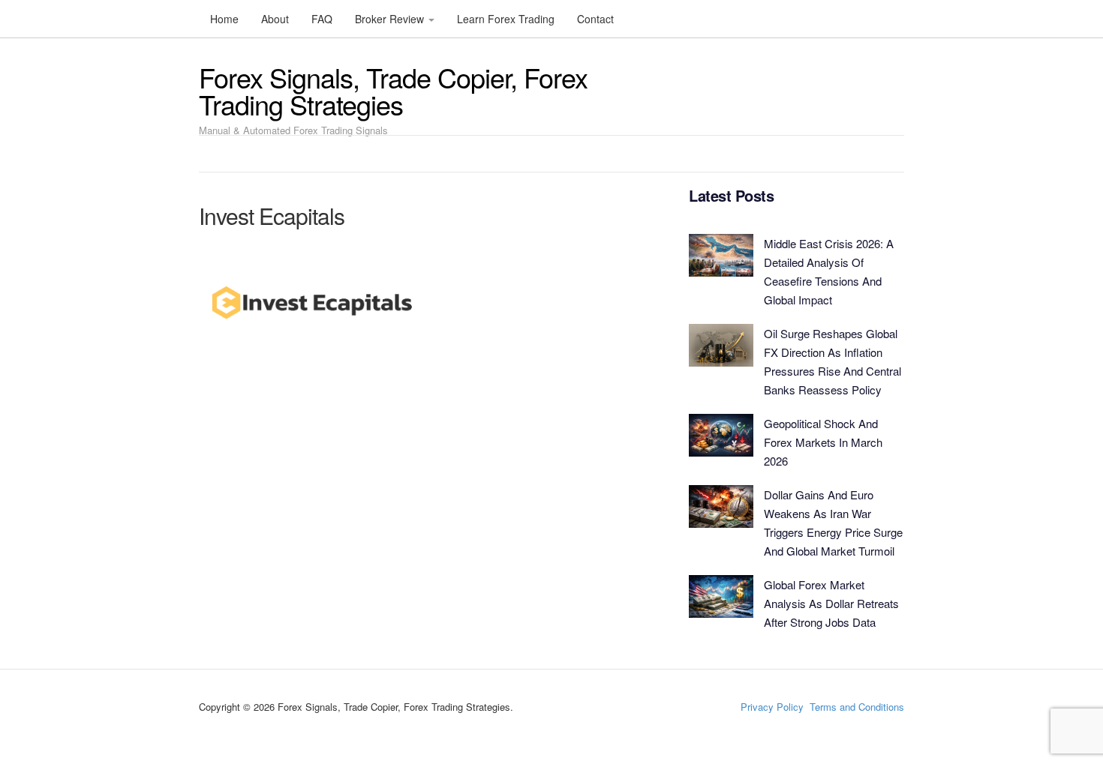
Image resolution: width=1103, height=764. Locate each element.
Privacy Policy (772, 707)
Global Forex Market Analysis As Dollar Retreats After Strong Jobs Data (831, 603)
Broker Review (391, 18)
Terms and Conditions (857, 707)
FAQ (321, 18)
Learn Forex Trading (506, 18)
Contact (595, 18)
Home (224, 18)
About (275, 18)
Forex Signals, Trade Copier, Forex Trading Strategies (393, 90)
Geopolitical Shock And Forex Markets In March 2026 (823, 442)
